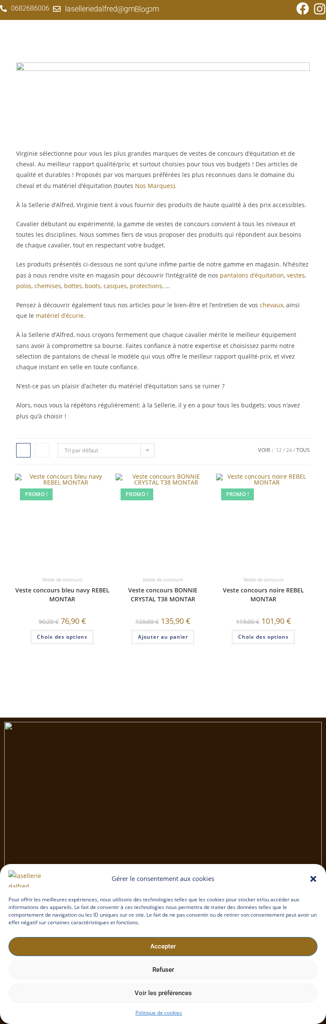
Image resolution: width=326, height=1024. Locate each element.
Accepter (163, 946)
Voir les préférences (163, 993)
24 (289, 450)
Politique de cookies (158, 1012)
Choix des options (62, 636)
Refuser (163, 970)
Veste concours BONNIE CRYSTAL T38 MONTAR (162, 594)
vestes (296, 275)
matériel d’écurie (60, 315)
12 (279, 450)
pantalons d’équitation (252, 275)
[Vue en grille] (23, 450)
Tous (303, 450)
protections (146, 286)
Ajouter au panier (163, 636)
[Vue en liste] (42, 450)
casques (115, 286)
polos (23, 286)
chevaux (271, 305)
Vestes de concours (62, 579)
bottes (73, 286)
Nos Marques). (156, 186)
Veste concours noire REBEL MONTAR (263, 594)
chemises (47, 286)
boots (93, 286)
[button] (313, 879)
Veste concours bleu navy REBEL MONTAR (62, 594)
